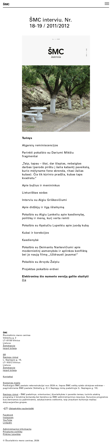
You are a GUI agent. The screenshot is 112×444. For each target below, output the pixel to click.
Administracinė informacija (17, 429)
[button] (107, 3)
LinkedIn (7, 422)
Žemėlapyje (9, 345)
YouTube (7, 420)
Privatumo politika (12, 431)
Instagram (8, 417)
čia (24, 280)
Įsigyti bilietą (10, 348)
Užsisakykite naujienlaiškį (21, 408)
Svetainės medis (11, 383)
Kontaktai (8, 376)
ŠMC (6, 4)
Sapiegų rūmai (10, 357)
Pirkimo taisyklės (12, 434)
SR (4, 354)
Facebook (8, 415)
